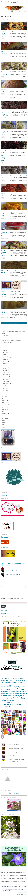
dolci (11, 685)
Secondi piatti (22, 141)
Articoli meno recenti (14, 323)
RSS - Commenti (5, 613)
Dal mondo (21, 42)
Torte (26, 22)
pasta (15, 695)
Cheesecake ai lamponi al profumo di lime (10, 338)
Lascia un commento (4, 163)
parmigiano (23, 693)
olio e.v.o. (23, 689)
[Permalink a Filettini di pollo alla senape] (14, 305)
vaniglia (17, 703)
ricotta (23, 698)
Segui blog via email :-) (6, 596)
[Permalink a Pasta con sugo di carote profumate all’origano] (14, 206)
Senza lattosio (6, 379)
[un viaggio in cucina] (14, 10)
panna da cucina (12, 693)
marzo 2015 (4, 402)
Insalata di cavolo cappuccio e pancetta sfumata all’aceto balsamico (3, 155)
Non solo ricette (24, 281)
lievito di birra (5, 690)
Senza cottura (5, 376)
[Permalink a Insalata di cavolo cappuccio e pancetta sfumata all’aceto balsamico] (14, 145)
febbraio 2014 (4, 413)
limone (11, 690)
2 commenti (3, 39)
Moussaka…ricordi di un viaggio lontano (4, 53)
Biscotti (22, 101)
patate (5, 697)
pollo (12, 699)
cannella (3, 682)
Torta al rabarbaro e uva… (18, 578)
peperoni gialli (16, 697)
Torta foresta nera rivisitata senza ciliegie (16, 744)
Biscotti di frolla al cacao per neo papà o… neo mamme (5, 113)
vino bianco (7, 704)
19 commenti (3, 297)
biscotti (11, 680)
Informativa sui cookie (6, 890)
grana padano (8, 688)
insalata (14, 688)
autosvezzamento (21, 678)
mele (19, 690)
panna (6, 693)
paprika (17, 693)
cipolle (18, 684)
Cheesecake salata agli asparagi (8, 342)
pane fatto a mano (14, 691)
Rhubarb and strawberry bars (4, 233)
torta (8, 702)
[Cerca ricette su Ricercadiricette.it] (5, 537)
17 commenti (3, 137)
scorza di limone (18, 700)
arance (11, 678)
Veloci (26, 80)
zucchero (17, 704)
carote (15, 682)
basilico (2, 680)
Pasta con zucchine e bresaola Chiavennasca (4, 253)
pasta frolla (19, 695)
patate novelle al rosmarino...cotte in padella (17, 755)
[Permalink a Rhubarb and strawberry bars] (14, 226)
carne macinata (9, 682)
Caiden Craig (7, 563)
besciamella (6, 680)
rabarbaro (19, 699)
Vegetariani (22, 122)
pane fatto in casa (22, 691)
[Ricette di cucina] (5, 542)
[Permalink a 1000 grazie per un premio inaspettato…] (11, 285)
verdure (2, 704)
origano (3, 691)
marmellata (15, 690)
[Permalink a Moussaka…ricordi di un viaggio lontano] (14, 46)
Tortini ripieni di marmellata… (4, 90)
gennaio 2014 (4, 415)
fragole (2, 688)
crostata (7, 686)
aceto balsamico (4, 678)
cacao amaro (23, 680)
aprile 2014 (4, 409)
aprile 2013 (4, 422)
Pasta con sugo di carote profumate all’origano (4, 214)
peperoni (9, 697)
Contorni (18, 141)
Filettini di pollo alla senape (3, 312)
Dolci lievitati (5, 363)
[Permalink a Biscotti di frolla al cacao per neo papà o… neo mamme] (14, 105)
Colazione (23, 22)
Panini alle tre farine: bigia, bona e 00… (4, 272)
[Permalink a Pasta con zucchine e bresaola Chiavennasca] (14, 245)
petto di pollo (7, 699)
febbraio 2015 (4, 404)
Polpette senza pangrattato (14, 752)
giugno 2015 (4, 396)
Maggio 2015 (4, 398)
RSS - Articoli (4, 610)
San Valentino (5, 700)
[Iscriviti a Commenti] (1, 613)
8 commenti (3, 198)
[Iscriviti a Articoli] (1, 610)
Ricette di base (5, 390)
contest (21, 684)
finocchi (23, 686)
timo (6, 703)
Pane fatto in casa (24, 261)
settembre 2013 (5, 416)
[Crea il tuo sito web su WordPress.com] (14, 1)
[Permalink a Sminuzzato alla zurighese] (14, 170)
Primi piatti (25, 62)
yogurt (12, 704)
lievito (24, 688)
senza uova (3, 702)
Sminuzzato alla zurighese (5, 176)
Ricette (3, 350)
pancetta (6, 691)
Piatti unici (25, 42)
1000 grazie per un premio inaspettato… (5, 293)
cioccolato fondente (12, 684)
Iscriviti (3, 606)
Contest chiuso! (5, 335)
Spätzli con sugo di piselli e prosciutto (4, 73)
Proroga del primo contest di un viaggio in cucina (11, 340)
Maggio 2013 (4, 420)
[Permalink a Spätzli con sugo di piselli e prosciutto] (14, 66)
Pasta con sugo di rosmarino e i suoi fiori (4, 132)
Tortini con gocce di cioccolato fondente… (3, 34)
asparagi (15, 678)
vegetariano (22, 702)
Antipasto (5, 352)
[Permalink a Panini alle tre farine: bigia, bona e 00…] (14, 265)
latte (21, 688)
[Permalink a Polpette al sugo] (14, 188)
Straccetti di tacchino (16, 570)
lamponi (17, 688)
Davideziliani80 (8, 570)
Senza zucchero (6, 383)
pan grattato (3, 693)
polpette (15, 699)
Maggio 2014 (4, 407)
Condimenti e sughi (7, 357)
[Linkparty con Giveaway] (14, 793)
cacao (19, 680)
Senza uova (5, 381)
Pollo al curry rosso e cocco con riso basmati (10, 329)
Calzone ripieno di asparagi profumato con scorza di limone (13, 337)
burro (15, 680)
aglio (8, 678)
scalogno (12, 700)
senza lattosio (24, 700)
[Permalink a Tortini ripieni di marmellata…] (14, 84)
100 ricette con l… (8, 578)
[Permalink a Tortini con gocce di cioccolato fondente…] (14, 26)
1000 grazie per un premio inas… (18, 563)
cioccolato (4, 684)
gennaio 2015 (4, 405)
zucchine (6, 706)
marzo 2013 (4, 424)
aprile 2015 (4, 400)
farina (15, 686)
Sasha (6, 567)
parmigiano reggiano (6, 695)
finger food (19, 686)
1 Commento (3, 258)
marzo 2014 (4, 411)
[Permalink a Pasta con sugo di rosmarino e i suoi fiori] (14, 125)
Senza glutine (5, 377)
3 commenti (3, 94)
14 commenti (3, 119)
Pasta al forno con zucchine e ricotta (16, 748)
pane (9, 691)
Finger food (5, 365)
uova (13, 702)
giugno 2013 (4, 418)
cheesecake (20, 682)
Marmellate (5, 366)
